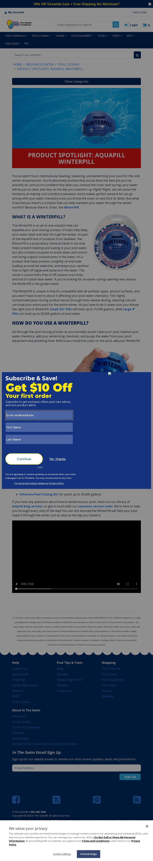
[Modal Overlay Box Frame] (76, 430)
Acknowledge (88, 854)
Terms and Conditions (96, 841)
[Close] (147, 826)
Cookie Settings (62, 854)
